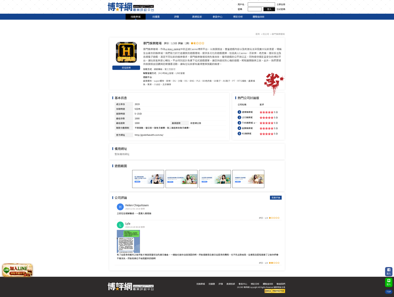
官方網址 (120, 134)
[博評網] (131, 6)
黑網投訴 (197, 16)
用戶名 (241, 4)
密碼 (240, 9)
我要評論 (275, 197)
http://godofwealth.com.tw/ (149, 134)
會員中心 (217, 16)
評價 (176, 16)
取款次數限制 (122, 127)
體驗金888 (258, 16)
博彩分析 (238, 16)
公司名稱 (242, 104)
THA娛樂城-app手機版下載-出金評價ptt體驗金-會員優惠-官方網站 (250, 123)
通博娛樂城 (247, 111)
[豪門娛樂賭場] (126, 52)
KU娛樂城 (246, 133)
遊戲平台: (147, 77)
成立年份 (120, 104)
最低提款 (120, 123)
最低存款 (120, 118)
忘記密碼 (281, 9)
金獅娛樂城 (247, 128)
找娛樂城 (136, 16)
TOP (388, 291)
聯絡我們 (281, 283)
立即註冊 (281, 4)
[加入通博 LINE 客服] (17, 270)
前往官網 (126, 67)
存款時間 (120, 108)
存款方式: (147, 69)
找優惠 (156, 16)
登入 (269, 9)
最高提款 (176, 123)
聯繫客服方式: (150, 73)
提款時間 (120, 113)
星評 (262, 104)
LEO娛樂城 (247, 117)
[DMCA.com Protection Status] (274, 290)
